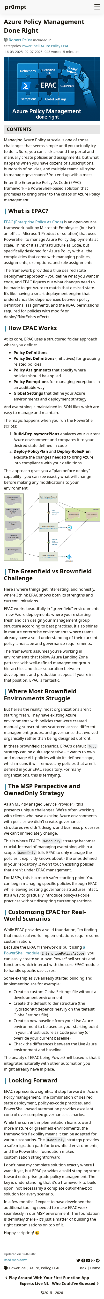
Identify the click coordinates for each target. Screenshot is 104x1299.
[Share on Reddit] (97, 1260)
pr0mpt (15, 7)
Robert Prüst (20, 40)
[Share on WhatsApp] (92, 1260)
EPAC (65, 46)
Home (95, 1268)
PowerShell (31, 46)
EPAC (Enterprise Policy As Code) (33, 222)
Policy (55, 46)
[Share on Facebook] (83, 1260)
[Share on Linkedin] (88, 1260)
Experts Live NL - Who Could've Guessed (57, 1283)
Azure (45, 46)
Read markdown (16, 1260)
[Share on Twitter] (78, 1260)
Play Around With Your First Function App (49, 1277)
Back (82, 1268)
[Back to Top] (95, 1290)
